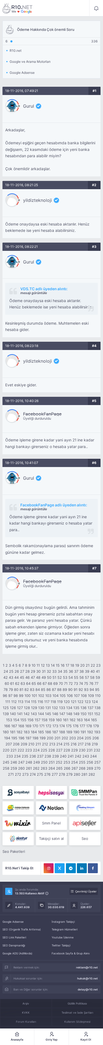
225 (44, 750)
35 (65, 671)
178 (89, 726)
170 (35, 726)
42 (5, 677)
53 (65, 677)
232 (97, 750)
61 (12, 683)
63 (23, 683)
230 (82, 750)
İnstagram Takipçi (63, 921)
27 (22, 671)
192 (90, 732)
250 (44, 762)
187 (55, 732)
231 (90, 750)
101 (34, 695)
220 (6, 750)
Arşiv (26, 1003)
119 (60, 701)
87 (54, 689)
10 (33, 665)
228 (66, 750)
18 (72, 665)
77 (96, 683)
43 (11, 677)
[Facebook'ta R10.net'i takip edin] (93, 868)
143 (34, 714)
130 (41, 707)
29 (33, 671)
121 (73, 701)
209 (24, 744)
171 (41, 726)
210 (31, 744)
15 (58, 665)
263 (44, 768)
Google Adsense (13, 921)
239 (55, 756)
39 (87, 671)
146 (55, 714)
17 (67, 665)
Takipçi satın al (51, 838)
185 (41, 732)
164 (87, 720)
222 (21, 750)
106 (70, 695)
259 (13, 768)
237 (40, 756)
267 (74, 768)
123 (88, 701)
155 (23, 720)
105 (63, 695)
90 (70, 689)
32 (49, 671)
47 (33, 677)
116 (40, 701)
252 (59, 762)
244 (93, 756)
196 (21, 738)
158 (44, 720)
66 (39, 683)
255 (82, 762)
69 (55, 683)
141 (20, 714)
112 (14, 701)
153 (9, 720)
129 (34, 707)
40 (92, 671)
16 (63, 665)
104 (55, 695)
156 (30, 720)
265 (59, 768)
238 (47, 756)
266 (67, 768)
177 (82, 726)
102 (41, 695)
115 (34, 701)
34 (60, 671)
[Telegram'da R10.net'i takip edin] (71, 868)
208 (16, 744)
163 (80, 720)
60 (7, 683)
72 (71, 683)
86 (48, 689)
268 (82, 768)
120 (67, 701)
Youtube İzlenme (63, 937)
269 (90, 768)
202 (65, 738)
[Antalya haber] (18, 808)
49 (43, 677)
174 (62, 726)
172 (48, 726)
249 (36, 762)
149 (76, 714)
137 (90, 707)
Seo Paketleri (13, 851)
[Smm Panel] (18, 792)
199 (43, 738)
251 (52, 762)
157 (37, 720)
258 (6, 768)
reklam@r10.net (87, 967)
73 (76, 683)
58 (92, 677)
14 (53, 665)
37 (76, 671)
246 (13, 762)
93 (86, 689)
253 (66, 762)
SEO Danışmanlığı (13, 945)
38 (81, 671)
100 (27, 695)
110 (98, 695)
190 (76, 732)
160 (59, 720)
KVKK (26, 1012)
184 (34, 732)
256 (90, 762)
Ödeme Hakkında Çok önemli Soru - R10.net (17, 8)
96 (5, 695)
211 (38, 744)
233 (9, 756)
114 (27, 701)
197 (28, 738)
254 (74, 762)
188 (62, 732)
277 (55, 774)
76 (91, 683)
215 (66, 744)
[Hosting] (51, 808)
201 (57, 738)
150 (83, 714)
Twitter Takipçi (61, 945)
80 (16, 689)
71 (66, 683)
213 (52, 744)
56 (81, 677)
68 (50, 683)
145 (48, 714)
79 (11, 689)
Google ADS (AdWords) (17, 953)
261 (29, 768)
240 (63, 756)
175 (69, 726)
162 (72, 720)
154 (16, 720)
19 (77, 665)
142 (27, 714)
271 (11, 774)
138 (97, 707)
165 (94, 720)
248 (29, 762)
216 (74, 744)
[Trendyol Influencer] (18, 823)
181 (12, 732)
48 (38, 677)
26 (17, 671)
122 (80, 701)
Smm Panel (51, 823)
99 (21, 695)
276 (47, 774)
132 (55, 707)
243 (85, 756)
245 (6, 762)
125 (6, 707)
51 (54, 677)
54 (70, 677)
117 (46, 701)
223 (28, 750)
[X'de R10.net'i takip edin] (60, 868)
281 (84, 774)
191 (83, 732)
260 (21, 768)
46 (27, 677)
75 (86, 683)
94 (92, 689)
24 (6, 671)
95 (97, 689)
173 (55, 726)
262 (36, 768)
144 (41, 714)
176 (76, 726)
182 (19, 732)
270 (97, 768)
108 (84, 695)
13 (48, 665)
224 (36, 750)
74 (81, 683)
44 (16, 677)
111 (7, 701)
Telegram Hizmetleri (64, 929)
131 (48, 707)
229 (74, 750)
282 (91, 774)
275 (40, 774)
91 (75, 689)
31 (44, 671)
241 (71, 756)
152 (97, 714)
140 (13, 714)
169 (28, 726)
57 (87, 677)
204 (80, 738)
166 (7, 726)
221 (13, 750)
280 (77, 774)
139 (6, 714)
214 (59, 744)
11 (38, 665)
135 (76, 707)
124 (95, 701)
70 (61, 683)
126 (13, 707)
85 (43, 689)
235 (25, 756)
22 (93, 665)
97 (10, 695)
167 (14, 726)
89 (65, 689)
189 (69, 732)
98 (15, 695)
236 (32, 756)
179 (96, 726)
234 (17, 756)
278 (62, 774)
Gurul (28, 106)
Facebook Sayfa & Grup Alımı (71, 953)
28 (27, 671)
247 (21, 762)
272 (18, 774)
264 (51, 768)
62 (17, 683)
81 (21, 689)
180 (6, 732)
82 (26, 689)
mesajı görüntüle (33, 293)
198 (35, 738)
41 (98, 671)
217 (80, 744)
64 (28, 683)
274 (33, 774)
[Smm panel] (84, 792)
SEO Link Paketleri (14, 937)
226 (51, 750)
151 (90, 714)
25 (11, 671)
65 (34, 683)
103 (48, 695)
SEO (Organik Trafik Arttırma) (21, 929)
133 (62, 707)
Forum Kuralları (26, 1021)
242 (78, 756)
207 (8, 744)
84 (37, 689)
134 (69, 707)
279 (69, 774)
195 (14, 738)
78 (6, 689)
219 (95, 744)
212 (45, 744)
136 (83, 707)
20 (82, 665)
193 (97, 732)
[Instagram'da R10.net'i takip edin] (49, 868)
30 (38, 671)
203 (72, 738)
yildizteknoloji (37, 200)
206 (95, 738)
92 (81, 689)
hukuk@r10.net (87, 978)
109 (91, 695)
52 (59, 677)
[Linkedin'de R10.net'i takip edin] (82, 868)
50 (49, 677)
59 (98, 677)
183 (27, 732)
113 (20, 701)
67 (45, 683)
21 (88, 665)
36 (71, 671)
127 (20, 707)
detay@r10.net (88, 989)
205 (88, 738)
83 (32, 689)
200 (50, 738)
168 (21, 726)
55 (76, 677)
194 (7, 738)
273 (25, 774)
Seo (85, 838)
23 (98, 665)
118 (53, 701)
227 (59, 750)
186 (48, 732)
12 (43, 665)
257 (97, 762)
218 (88, 744)
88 (59, 689)
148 (69, 714)
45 (22, 677)
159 (52, 720)
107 (77, 695)
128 (27, 707)
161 (65, 720)
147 (62, 714)
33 (54, 671)
